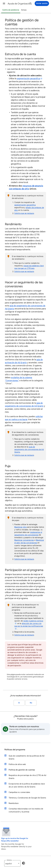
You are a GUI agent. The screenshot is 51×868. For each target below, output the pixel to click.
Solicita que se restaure (24, 213)
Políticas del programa (14, 749)
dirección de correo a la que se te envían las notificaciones (28, 624)
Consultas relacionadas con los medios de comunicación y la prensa (26, 810)
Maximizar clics (20, 527)
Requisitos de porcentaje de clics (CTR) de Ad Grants (27, 776)
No (31, 703)
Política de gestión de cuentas (22, 770)
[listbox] (12, 863)
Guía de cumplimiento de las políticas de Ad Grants (26, 757)
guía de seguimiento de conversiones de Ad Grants (29, 449)
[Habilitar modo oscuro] (23, 863)
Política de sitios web (17, 764)
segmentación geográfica (28, 78)
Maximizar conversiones (24, 540)
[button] (4, 3)
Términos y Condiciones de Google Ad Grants (27, 798)
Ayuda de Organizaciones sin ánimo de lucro (20, 3)
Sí (19, 703)
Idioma (9, 860)
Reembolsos (13, 803)
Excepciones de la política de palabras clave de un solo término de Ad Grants (27, 785)
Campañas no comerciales (19, 792)
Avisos (23, 10)
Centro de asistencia (10, 10)
